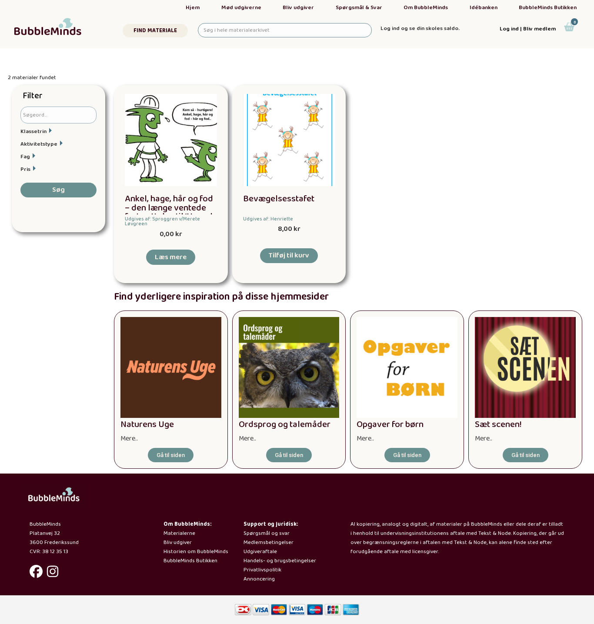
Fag (25, 156)
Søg (58, 190)
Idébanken (483, 7)
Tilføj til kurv (289, 255)
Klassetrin (33, 131)
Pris (25, 169)
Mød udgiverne (241, 7)
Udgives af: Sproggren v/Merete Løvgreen (162, 221)
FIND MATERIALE (155, 30)
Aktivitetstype (38, 144)
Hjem (193, 7)
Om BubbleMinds (426, 7)
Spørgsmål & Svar (359, 7)
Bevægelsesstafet (278, 199)
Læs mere (171, 257)
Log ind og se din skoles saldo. (420, 28)
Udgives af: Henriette (268, 219)
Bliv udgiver (298, 7)
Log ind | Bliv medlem (528, 28)
